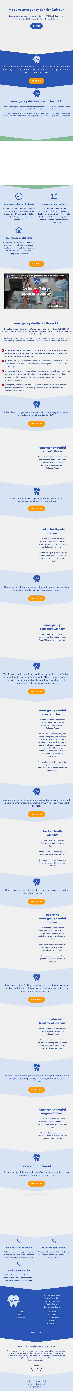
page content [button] (36, 1332)
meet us (20, 1314)
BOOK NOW (36, 424)
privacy (52, 1320)
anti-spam (52, 1311)
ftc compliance (52, 1317)
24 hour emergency (52, 1295)
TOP (36, 1368)
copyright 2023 (37, 1387)
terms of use (52, 1323)
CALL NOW (36, 999)
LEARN (36, 26)
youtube (20, 1311)
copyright (52, 1314)
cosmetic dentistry (52, 1301)
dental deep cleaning (53, 1307)
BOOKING (36, 81)
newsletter (20, 1317)
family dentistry (52, 1304)
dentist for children (53, 1298)
